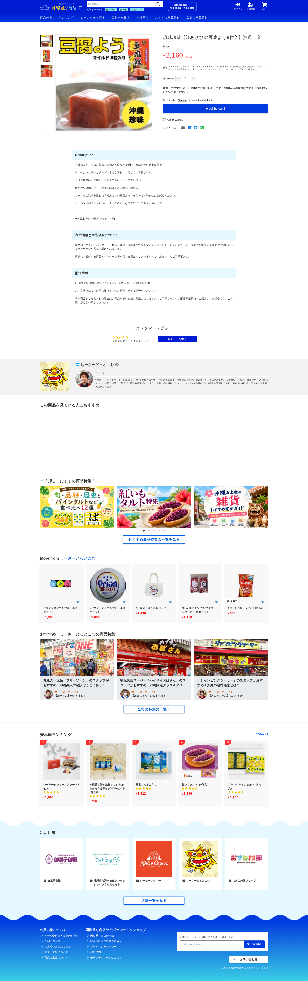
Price (166, 46)
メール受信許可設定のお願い (61, 935)
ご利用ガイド (52, 941)
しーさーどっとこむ (97, 365)
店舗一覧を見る (154, 901)
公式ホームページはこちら (106, 957)
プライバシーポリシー (103, 946)
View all (263, 734)
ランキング (66, 17)
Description (84, 155)
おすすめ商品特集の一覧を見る (154, 539)
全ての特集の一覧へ (154, 709)
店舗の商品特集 (197, 17)
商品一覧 (46, 17)
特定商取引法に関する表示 (106, 941)
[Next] (46, 128)
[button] (144, 531)
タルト (123, 9)
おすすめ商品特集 (167, 17)
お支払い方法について (57, 946)
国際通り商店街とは (102, 935)
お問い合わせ (248, 959)
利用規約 (95, 952)
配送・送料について (56, 952)
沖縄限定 (143, 17)
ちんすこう (137, 9)
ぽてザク (111, 9)
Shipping (182, 100)
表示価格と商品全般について (96, 235)
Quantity (168, 78)
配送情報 (81, 273)
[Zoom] (104, 83)
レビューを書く (177, 339)
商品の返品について (56, 957)
